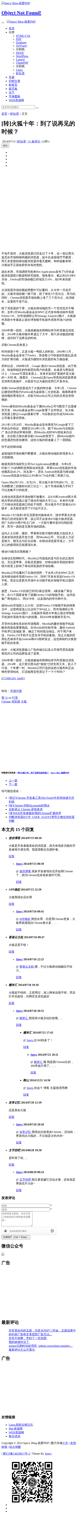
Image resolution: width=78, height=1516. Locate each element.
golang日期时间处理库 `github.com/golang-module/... (41, 1345)
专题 (12, 77)
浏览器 (15, 701)
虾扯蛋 (20, 73)
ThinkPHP (22, 62)
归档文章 (14, 81)
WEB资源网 (16, 100)
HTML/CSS (23, 35)
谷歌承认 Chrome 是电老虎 (26, 809)
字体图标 (14, 96)
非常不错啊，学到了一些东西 (28, 1338)
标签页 (13, 84)
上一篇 (13, 780)
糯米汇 (24, 1018)
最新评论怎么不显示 (22, 1349)
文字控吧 (25, 1179)
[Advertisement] (39, 209)
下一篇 (13, 784)
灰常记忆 (25, 1131)
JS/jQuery (21, 45)
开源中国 (16, 691)
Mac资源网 (15, 1428)
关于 (12, 92)
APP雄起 (25, 918)
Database (21, 42)
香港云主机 (27, 966)
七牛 (65, 1443)
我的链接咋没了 (19, 1342)
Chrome (6, 701)
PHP (18, 39)
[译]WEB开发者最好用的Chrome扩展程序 (35, 813)
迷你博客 (25, 871)
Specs (19, 863)
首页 (12, 28)
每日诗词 (14, 1436)
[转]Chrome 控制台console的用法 (29, 805)
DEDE (20, 52)
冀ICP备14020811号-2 (16, 1453)
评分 (5, 145)
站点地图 (15, 1446)
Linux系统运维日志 (21, 1424)
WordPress (22, 56)
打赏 (15, 697)
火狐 (24, 701)
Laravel (20, 59)
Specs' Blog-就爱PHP (60, 773)
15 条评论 (34, 141)
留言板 (13, 88)
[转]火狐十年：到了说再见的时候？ (33, 773)
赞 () (4, 697)
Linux (19, 69)
